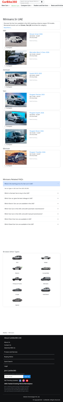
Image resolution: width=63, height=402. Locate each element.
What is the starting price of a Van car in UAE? (19, 184)
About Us (7, 342)
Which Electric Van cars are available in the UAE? (19, 203)
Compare (9, 47)
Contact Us (7, 345)
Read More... (8, 28)
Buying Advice (8, 357)
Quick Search (8, 361)
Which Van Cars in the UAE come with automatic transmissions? (24, 209)
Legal (6, 366)
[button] (6, 5)
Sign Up (27, 376)
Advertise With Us (9, 348)
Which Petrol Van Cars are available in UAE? (18, 219)
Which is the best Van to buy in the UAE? (17, 193)
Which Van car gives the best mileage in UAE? (19, 198)
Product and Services (10, 352)
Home (5, 333)
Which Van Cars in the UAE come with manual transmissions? (23, 214)
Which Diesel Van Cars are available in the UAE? (19, 224)
